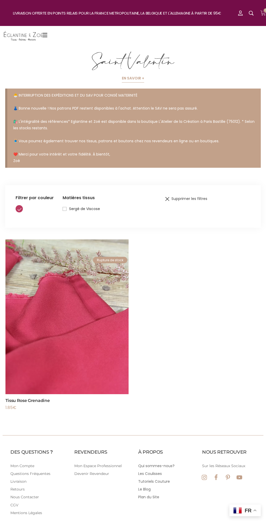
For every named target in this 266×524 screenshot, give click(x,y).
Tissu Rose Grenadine (27, 400)
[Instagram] (204, 477)
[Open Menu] (45, 36)
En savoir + (133, 78)
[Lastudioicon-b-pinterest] (228, 477)
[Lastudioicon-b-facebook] (216, 477)
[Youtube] (239, 477)
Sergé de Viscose (84, 208)
